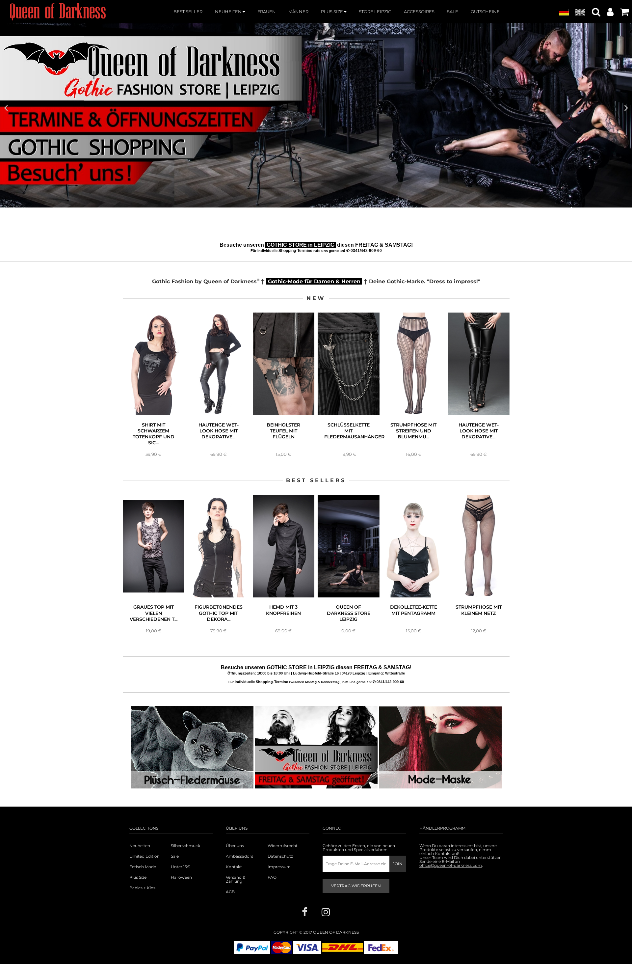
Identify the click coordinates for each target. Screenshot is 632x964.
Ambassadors (239, 856)
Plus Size (137, 877)
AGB (230, 892)
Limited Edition (144, 856)
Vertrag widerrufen (356, 885)
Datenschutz (280, 856)
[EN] (580, 12)
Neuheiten (139, 846)
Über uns (235, 846)
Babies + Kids (142, 888)
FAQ (272, 877)
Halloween (181, 877)
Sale (175, 856)
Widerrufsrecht (283, 846)
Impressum (279, 867)
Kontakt (234, 867)
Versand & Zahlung (235, 879)
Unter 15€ (180, 867)
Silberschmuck (185, 846)
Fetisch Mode (142, 867)
